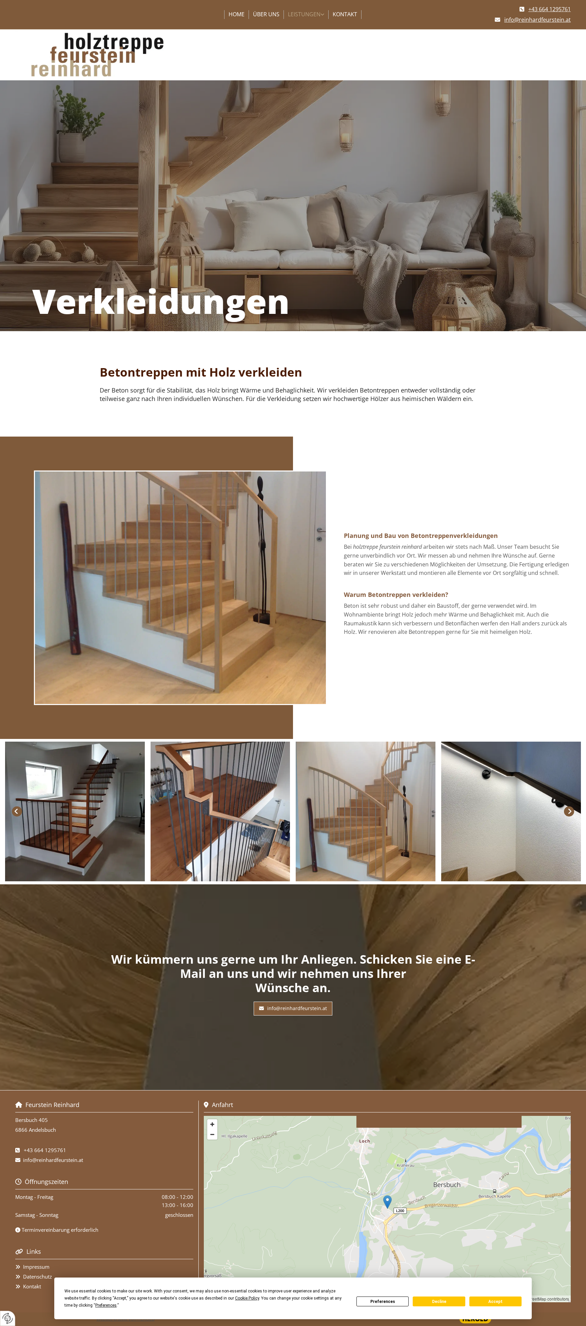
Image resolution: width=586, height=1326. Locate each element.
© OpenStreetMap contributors (541, 1299)
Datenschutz (37, 1276)
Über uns (266, 14)
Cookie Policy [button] (247, 1298)
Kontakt (345, 14)
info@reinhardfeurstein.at (53, 1160)
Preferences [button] (106, 1305)
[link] (306, 14)
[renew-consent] (7, 1318)
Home (237, 14)
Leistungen (304, 14)
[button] (293, 1009)
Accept (495, 1301)
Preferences (382, 1301)
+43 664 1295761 (45, 1150)
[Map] (387, 1209)
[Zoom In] (212, 1124)
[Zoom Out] (212, 1134)
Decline (439, 1301)
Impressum (36, 1266)
